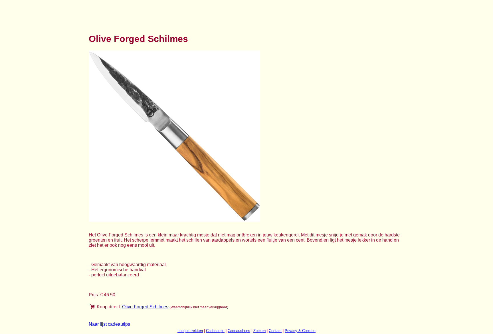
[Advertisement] (192, 14)
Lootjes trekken (190, 331)
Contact (275, 331)
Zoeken (259, 331)
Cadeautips (215, 331)
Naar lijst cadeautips (109, 324)
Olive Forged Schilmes (145, 306)
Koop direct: (109, 306)
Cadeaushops (239, 331)
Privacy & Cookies (300, 331)
